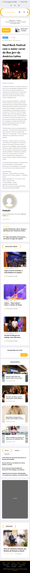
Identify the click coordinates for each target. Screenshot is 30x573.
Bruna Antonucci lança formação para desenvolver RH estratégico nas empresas (13, 469)
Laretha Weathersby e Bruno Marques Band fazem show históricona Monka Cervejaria (14, 230)
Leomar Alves (9, 301)
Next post (5, 234)
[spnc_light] (27, 12)
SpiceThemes (15, 569)
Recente (7, 450)
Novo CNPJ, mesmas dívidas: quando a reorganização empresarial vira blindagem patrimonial (16, 548)
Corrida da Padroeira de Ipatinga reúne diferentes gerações (12, 336)
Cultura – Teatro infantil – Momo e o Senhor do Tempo (13, 304)
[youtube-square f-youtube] (19, 5)
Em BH (18, 561)
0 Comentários (17, 40)
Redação (14, 37)
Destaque (5, 37)
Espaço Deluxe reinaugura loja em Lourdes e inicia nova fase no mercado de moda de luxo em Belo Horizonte (15, 418)
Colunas (3, 561)
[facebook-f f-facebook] (15, 5)
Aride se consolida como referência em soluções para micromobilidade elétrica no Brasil (15, 438)
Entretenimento (6, 563)
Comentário (7, 454)
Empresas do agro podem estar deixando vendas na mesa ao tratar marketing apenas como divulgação (14, 377)
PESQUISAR (24, 354)
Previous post (6, 226)
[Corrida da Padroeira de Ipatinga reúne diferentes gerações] (15, 324)
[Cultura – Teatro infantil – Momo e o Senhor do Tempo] (15, 291)
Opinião (8, 531)
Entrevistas (14, 565)
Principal (20, 565)
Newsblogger (16, 567)
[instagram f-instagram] (11, 5)
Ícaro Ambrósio (10, 268)
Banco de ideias (14, 563)
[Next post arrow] (26, 238)
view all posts (5, 219)
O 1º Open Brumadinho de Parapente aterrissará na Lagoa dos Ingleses (14, 238)
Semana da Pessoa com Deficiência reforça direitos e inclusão (13, 463)
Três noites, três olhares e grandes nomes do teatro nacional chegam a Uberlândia (14, 398)
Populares (17, 450)
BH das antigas (22, 563)
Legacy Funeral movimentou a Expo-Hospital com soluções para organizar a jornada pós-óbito (13, 272)
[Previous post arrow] (26, 229)
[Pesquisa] (24, 12)
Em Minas (24, 561)
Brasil (9, 561)
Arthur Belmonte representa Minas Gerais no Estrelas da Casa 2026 (14, 458)
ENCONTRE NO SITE (15, 350)
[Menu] (19, 12)
